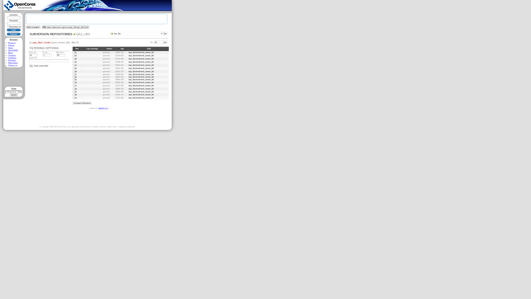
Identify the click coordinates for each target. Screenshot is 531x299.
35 (76, 80)
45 (76, 62)
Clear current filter (41, 66)
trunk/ (47, 42)
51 (76, 52)
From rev (32, 52)
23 (76, 98)
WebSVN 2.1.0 (103, 108)
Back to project (33, 27)
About (10, 48)
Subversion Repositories (51, 34)
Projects (12, 43)
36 (76, 77)
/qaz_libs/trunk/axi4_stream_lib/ (141, 52)
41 (76, 65)
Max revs (60, 52)
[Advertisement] (13, 77)
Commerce (12, 58)
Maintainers (13, 63)
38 (76, 72)
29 (76, 92)
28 (76, 95)
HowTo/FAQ (13, 50)
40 (76, 68)
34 (76, 83)
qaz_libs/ (37, 42)
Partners (12, 60)
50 (76, 56)
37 (76, 75)
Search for (33, 58)
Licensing (12, 55)
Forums (11, 45)
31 (76, 86)
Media (10, 53)
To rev (44, 52)
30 (76, 89)
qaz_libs (83, 34)
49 (76, 59)
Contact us (12, 65)
